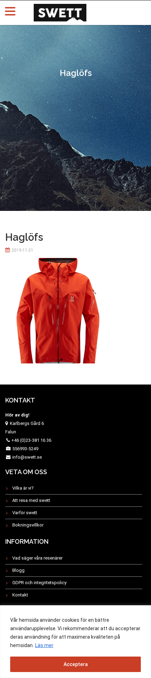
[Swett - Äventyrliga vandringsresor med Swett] (60, 12)
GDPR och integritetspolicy (39, 582)
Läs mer (44, 645)
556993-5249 (25, 448)
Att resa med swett (31, 500)
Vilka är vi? (23, 488)
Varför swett (24, 512)
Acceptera (76, 664)
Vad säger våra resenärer (37, 558)
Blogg (18, 570)
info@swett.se (26, 457)
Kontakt (20, 595)
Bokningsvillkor (28, 525)
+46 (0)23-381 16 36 (31, 440)
